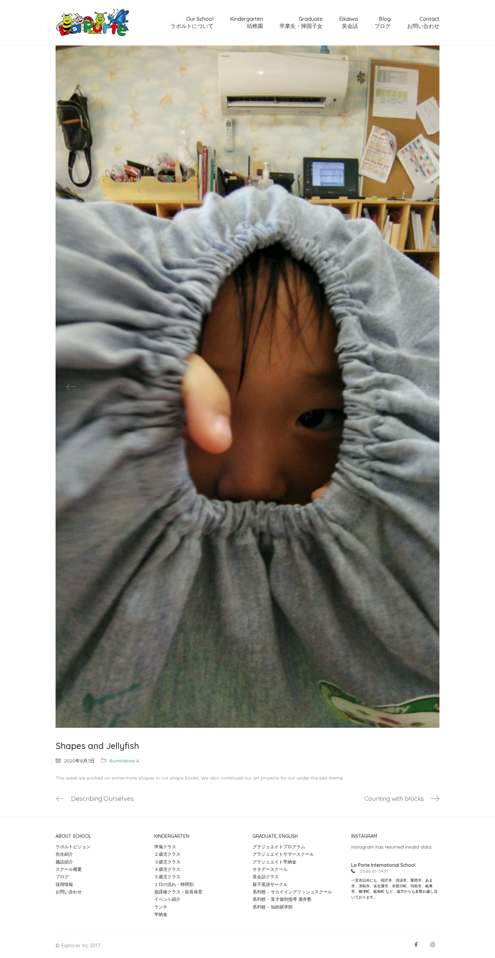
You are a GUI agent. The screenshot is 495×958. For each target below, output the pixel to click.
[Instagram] (432, 944)
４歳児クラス (167, 869)
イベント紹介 (167, 899)
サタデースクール (270, 869)
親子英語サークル (270, 884)
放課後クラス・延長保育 (178, 891)
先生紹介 (64, 854)
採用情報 (64, 884)
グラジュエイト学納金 (274, 861)
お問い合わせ (69, 891)
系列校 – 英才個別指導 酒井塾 (282, 899)
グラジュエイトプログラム (279, 846)
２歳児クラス (167, 854)
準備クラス (165, 846)
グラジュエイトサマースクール (283, 854)
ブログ (62, 876)
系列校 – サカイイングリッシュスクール (292, 891)
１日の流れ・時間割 (174, 884)
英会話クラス (266, 876)
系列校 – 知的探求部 (273, 907)
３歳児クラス (167, 861)
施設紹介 (64, 861)
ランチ (160, 907)
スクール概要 (69, 869)
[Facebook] (416, 944)
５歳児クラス (167, 876)
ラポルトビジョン (73, 846)
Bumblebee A (124, 761)
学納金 (160, 914)
